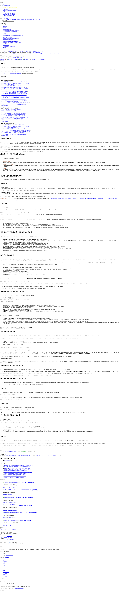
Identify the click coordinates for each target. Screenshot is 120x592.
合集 (9, 14)
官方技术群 (56, 53)
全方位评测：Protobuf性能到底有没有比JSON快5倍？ (13, 114)
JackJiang (2, 59)
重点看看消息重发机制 (8, 39)
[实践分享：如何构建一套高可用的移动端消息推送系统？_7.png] (14, 410)
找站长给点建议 (36, 52)
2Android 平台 (6, 45)
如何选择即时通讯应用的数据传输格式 (10, 112)
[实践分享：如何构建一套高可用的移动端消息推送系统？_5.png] (14, 395)
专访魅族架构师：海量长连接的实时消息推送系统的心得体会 (15, 100)
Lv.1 (8, 537)
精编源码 (10, 494)
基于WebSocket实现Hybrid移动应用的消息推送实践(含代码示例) (15, 102)
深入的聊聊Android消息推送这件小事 (12, 73)
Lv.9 (5, 59)
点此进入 (8, 448)
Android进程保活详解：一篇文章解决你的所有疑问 (13, 124)
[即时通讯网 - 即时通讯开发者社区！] (8, 451)
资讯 (10, 10)
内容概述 (5, 26)
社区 (10, 13)
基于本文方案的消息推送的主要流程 (11, 38)
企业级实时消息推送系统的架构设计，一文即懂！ (15, 476)
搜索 (1, 20)
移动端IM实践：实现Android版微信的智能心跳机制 (13, 132)
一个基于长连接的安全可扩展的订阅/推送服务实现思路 (14, 104)
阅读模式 (43, 59)
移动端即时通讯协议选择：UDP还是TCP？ (11, 110)
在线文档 (5, 573)
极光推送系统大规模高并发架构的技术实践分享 (12, 96)
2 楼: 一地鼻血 (3, 529)
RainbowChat (22, 505)
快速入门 (5, 487)
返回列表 (2, 539)
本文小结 (5, 47)
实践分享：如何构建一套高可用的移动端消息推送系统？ (28, 19)
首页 (9, 15)
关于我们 (5, 570)
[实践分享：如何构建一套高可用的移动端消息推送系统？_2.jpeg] (14, 281)
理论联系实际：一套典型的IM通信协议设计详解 (12, 118)
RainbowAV (22, 497)
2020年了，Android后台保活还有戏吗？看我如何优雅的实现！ (18, 469)
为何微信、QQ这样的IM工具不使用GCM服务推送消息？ (14, 95)
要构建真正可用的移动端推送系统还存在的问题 (13, 35)
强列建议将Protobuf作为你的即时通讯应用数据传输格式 (14, 113)
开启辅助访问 (3, 4)
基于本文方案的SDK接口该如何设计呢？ (12, 42)
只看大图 (34, 59)
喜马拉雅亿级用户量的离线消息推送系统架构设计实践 (16, 470)
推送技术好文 (7, 460)
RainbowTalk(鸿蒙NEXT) (48, 53)
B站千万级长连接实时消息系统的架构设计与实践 (15, 473)
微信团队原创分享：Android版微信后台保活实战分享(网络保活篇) (16, 131)
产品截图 (10, 510)
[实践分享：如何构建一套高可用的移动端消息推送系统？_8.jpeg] (14, 420)
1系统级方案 (5, 33)
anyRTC (4, 562)
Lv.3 (8, 529)
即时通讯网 (3, 19)
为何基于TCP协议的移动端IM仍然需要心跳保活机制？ (14, 128)
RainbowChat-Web (26, 512)
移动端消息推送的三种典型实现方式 (11, 30)
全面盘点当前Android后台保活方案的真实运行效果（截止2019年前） (19, 468)
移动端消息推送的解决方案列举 (10, 31)
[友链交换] (6, 557)
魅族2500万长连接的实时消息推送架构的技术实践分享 (14, 99)
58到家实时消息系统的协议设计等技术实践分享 (12, 119)
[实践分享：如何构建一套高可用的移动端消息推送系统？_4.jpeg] (14, 328)
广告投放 (6, 576)
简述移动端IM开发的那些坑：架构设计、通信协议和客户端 (15, 117)
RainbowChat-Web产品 (37, 53)
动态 (5, 11)
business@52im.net (9, 553)
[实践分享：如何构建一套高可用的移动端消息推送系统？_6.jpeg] (14, 399)
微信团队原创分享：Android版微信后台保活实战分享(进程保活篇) (16, 130)
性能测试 (10, 502)
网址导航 (5, 574)
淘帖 (18, 57)
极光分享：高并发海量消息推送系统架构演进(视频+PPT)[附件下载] (19, 465)
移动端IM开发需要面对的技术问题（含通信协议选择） (14, 115)
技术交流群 (6, 572)
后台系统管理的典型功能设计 (9, 46)
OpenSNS (5, 560)
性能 (9, 487)
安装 (13, 525)
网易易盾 (5, 561)
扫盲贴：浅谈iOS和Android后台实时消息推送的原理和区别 (14, 91)
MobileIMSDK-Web (27, 490)
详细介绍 (5, 494)
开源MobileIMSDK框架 (18, 53)
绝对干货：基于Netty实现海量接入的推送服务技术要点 (14, 92)
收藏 (15, 57)
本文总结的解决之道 (7, 37)
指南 (11, 487)
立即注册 (8, 5)
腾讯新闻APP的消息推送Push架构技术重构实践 (14, 477)
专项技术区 (8, 19)
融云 (4, 563)
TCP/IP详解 (5, 9)
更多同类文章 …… (6, 105)
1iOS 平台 (5, 43)
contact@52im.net (9, 555)
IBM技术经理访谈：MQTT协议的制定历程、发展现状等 (14, 87)
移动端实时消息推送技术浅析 (8, 89)
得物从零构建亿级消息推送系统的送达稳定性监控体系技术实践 (18, 472)
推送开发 (14, 19)
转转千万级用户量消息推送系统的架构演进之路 (14, 474)
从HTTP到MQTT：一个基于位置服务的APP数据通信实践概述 (15, 97)
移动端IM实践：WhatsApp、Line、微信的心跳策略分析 (14, 134)
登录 (5, 5)
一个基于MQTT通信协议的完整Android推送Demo (12, 85)
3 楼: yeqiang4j (3, 537)
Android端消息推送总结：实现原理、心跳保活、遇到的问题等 (15, 83)
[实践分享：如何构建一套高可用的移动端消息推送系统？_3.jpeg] (14, 299)
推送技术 (6, 454)
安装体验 (14, 502)
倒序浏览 (38, 59)
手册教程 (14, 494)
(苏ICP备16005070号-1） (20, 588)
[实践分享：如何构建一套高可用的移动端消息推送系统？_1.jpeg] (14, 212)
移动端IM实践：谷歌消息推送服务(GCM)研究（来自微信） (15, 93)
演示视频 (14, 517)
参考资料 (5, 27)
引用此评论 (14, 529)
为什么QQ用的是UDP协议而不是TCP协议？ (11, 109)
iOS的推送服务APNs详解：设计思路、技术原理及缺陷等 (14, 81)
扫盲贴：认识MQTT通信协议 (8, 84)
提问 (14, 487)
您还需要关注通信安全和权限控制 (10, 41)
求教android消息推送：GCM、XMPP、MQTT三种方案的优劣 (15, 88)
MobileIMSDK (23, 482)
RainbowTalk (22, 520)
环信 (4, 565)
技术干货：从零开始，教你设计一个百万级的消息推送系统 (17, 466)
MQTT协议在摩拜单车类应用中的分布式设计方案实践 (48, 455)
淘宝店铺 (11, 8)
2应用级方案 (5, 34)
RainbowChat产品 (27, 53)
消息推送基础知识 (7, 29)
